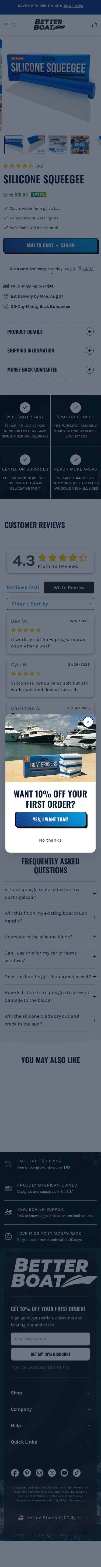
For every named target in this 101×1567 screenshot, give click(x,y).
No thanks (50, 840)
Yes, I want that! (50, 819)
